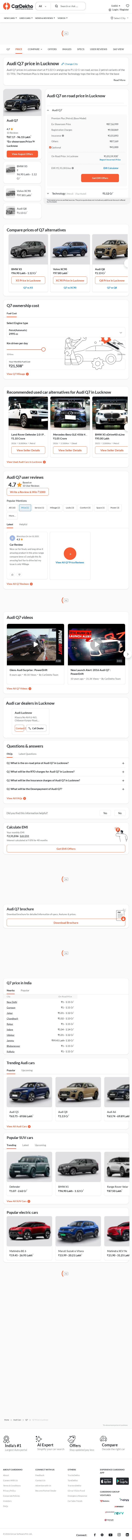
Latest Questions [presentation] (27, 753)
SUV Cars (21, 1201)
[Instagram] (119, 1535)
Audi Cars (21, 1126)
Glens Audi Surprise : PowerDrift (28, 670)
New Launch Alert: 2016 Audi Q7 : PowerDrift (91, 671)
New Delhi (12, 1002)
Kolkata (10, 1051)
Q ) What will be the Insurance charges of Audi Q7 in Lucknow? (43, 780)
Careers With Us (10, 1480)
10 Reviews (12, 132)
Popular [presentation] (25, 990)
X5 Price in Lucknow (28, 280)
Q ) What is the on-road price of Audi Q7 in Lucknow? (38, 763)
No (120, 813)
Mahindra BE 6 (17, 1251)
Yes (105, 813)
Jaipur (10, 1013)
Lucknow (12, 145)
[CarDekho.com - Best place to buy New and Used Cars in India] (18, 6)
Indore (10, 1029)
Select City (119, 18)
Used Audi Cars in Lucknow (27, 461)
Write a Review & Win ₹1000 (27, 491)
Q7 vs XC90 (70, 287)
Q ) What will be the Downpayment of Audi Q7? (34, 788)
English (114, 5)
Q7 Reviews (22, 583)
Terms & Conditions (12, 1485)
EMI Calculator (110, 168)
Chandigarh (12, 1018)
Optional (56, 147)
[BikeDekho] (104, 1501)
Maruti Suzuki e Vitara (71, 1251)
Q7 (8, 49)
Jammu (10, 1040)
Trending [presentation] (11, 1145)
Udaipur (10, 1035)
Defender (14, 1186)
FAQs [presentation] (10, 753)
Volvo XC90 (60, 269)
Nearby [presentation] (11, 990)
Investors (7, 1501)
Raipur (10, 1024)
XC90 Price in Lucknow (70, 280)
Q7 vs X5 (28, 287)
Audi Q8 (100, 269)
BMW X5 (16, 269)
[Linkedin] (127, 1535)
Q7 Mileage (19, 373)
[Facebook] (95, 1535)
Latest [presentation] (25, 1145)
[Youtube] (110, 1535)
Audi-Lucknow (23, 712)
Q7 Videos (22, 688)
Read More (119, 80)
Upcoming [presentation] (26, 1070)
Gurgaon (11, 1007)
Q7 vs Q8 (112, 287)
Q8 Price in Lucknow (112, 280)
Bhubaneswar (13, 1046)
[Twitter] (102, 1535)
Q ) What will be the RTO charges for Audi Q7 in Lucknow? (40, 771)
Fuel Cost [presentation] (12, 313)
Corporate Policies (11, 1496)
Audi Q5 (14, 1111)
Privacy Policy (9, 1490)
